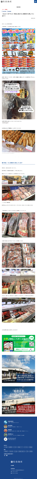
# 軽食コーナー (20, 447)
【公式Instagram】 (5, 122)
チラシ (3, 9)
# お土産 (15, 451)
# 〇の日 (14, 447)
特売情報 (6, 9)
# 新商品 (30, 447)
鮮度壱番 (9, 11)
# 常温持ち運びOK (21, 451)
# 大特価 (5, 447)
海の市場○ (5, 11)
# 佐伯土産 (11, 451)
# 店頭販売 (10, 447)
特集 (4, 449)
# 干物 (27, 451)
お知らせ (5, 445)
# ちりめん (26, 447)
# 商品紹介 (6, 451)
